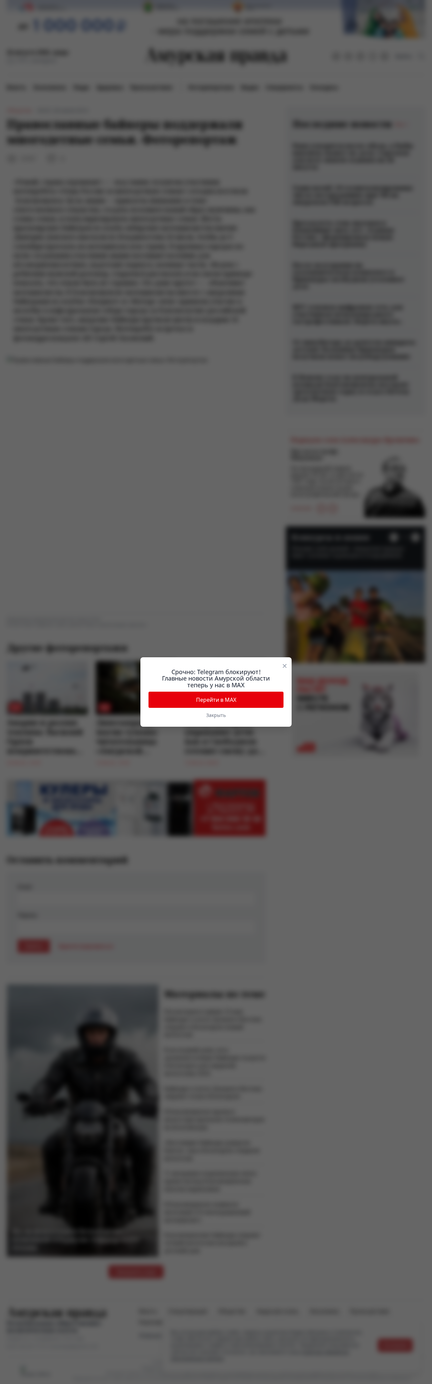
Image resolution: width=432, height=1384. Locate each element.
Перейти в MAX (216, 699)
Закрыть (216, 715)
